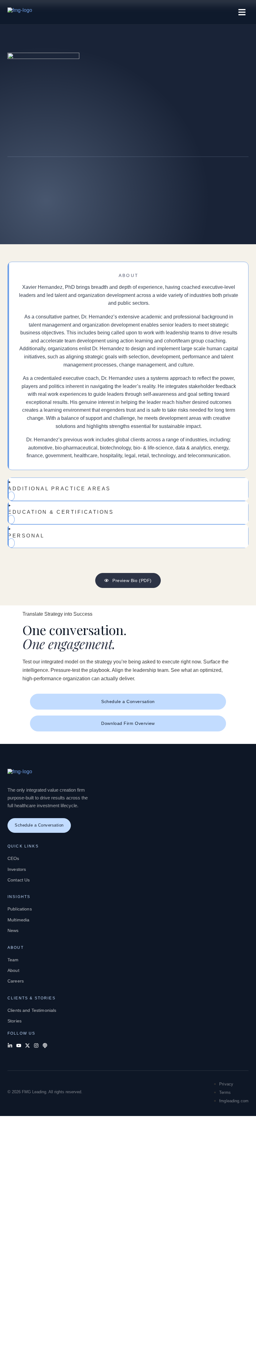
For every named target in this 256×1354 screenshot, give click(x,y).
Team (13, 959)
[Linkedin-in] (9, 1045)
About (13, 970)
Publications (19, 908)
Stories (14, 1020)
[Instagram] (36, 1045)
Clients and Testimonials (31, 1010)
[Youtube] (18, 1045)
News (13, 930)
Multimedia (18, 919)
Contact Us (18, 879)
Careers (15, 980)
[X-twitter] (27, 1045)
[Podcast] (44, 1045)
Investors (16, 869)
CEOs (13, 858)
